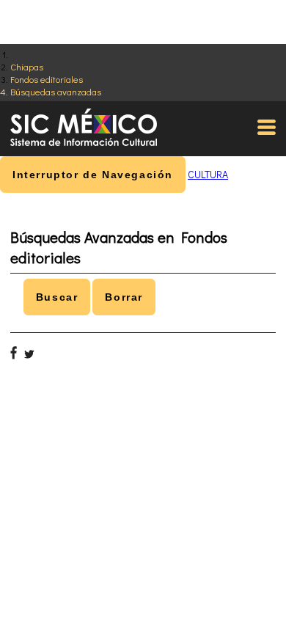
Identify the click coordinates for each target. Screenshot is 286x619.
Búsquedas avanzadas (55, 91)
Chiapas (26, 66)
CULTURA (208, 174)
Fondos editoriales (46, 79)
